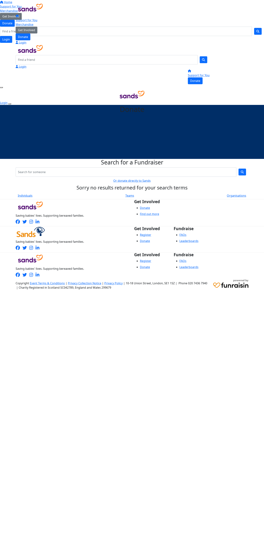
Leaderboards (188, 241)
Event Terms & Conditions (47, 283)
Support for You (26, 20)
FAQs (182, 235)
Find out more (149, 214)
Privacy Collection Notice (84, 283)
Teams (129, 196)
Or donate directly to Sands (132, 181)
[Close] (9, 103)
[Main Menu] (1, 87)
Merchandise (24, 24)
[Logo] (30, 7)
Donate (23, 37)
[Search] (203, 59)
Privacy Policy (113, 283)
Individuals (25, 196)
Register (145, 235)
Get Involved (26, 30)
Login (22, 42)
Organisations (236, 196)
